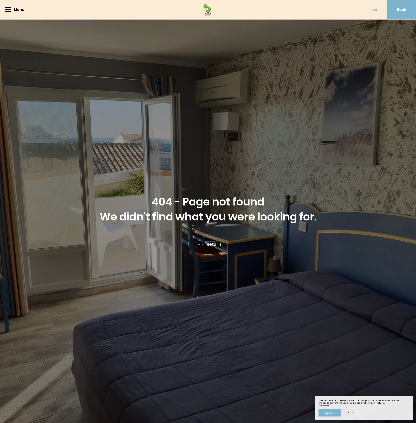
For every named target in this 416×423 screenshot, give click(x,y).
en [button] (374, 9)
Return (214, 244)
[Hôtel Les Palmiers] (208, 9)
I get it (330, 413)
